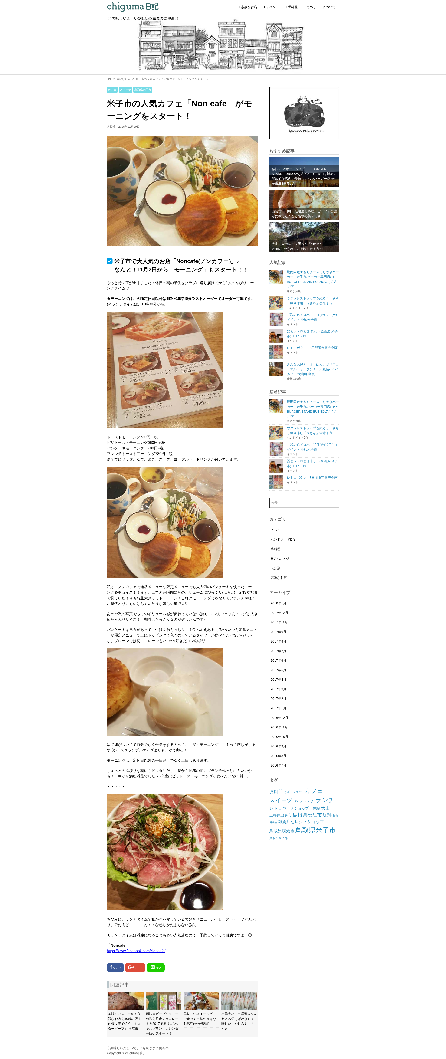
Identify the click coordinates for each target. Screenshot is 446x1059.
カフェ (112, 89)
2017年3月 (278, 689)
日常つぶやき (280, 558)
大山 (325, 808)
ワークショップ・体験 (301, 808)
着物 (335, 815)
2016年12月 (279, 718)
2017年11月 (279, 622)
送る (159, 968)
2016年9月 (278, 746)
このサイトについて (321, 7)
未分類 (275, 568)
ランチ (325, 800)
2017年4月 (278, 679)
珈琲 (327, 815)
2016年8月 (278, 756)
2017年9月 (278, 632)
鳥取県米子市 (142, 89)
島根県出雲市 (280, 815)
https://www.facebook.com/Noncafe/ (136, 951)
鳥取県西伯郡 (278, 838)
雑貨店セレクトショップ (301, 821)
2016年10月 (279, 737)
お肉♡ (276, 791)
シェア (116, 968)
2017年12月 (279, 613)
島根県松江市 (307, 815)
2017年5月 (278, 670)
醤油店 (273, 822)
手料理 (293, 7)
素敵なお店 (249, 7)
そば (287, 792)
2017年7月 (278, 651)
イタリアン (297, 792)
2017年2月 (278, 698)
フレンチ (306, 801)
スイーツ (125, 89)
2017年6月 (278, 660)
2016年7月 (278, 765)
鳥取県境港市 (282, 831)
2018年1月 (278, 603)
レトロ (275, 808)
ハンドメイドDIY (283, 539)
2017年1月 (278, 708)
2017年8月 (278, 641)
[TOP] (109, 79)
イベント (272, 7)
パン (295, 801)
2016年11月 (279, 727)
